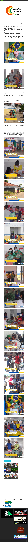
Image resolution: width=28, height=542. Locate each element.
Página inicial (14, 499)
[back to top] (26, 541)
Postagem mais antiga (22, 499)
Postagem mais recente (5, 499)
